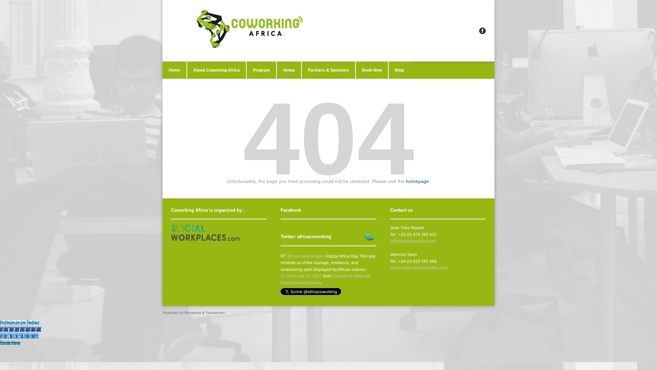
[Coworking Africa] (328, 30)
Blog (399, 70)
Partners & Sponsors (328, 70)
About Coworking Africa (216, 70)
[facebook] (482, 30)
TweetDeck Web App (352, 276)
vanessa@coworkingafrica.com (419, 268)
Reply (286, 283)
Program (261, 70)
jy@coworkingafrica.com (413, 241)
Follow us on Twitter (19, 322)
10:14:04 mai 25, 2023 (301, 276)
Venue (289, 70)
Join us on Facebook (20, 329)
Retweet (299, 283)
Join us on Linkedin (19, 335)
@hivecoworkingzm (305, 256)
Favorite (314, 283)
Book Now (372, 70)
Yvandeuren (215, 312)
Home (174, 70)
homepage (417, 181)
